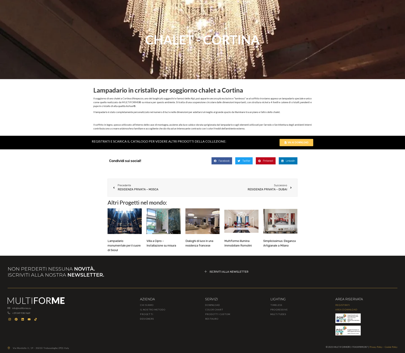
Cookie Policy (391, 347)
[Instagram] (10, 319)
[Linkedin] (23, 319)
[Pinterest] (16, 319)
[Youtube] (29, 319)
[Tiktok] (36, 319)
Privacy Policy (375, 347)
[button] (222, 160)
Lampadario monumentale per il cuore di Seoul (124, 245)
